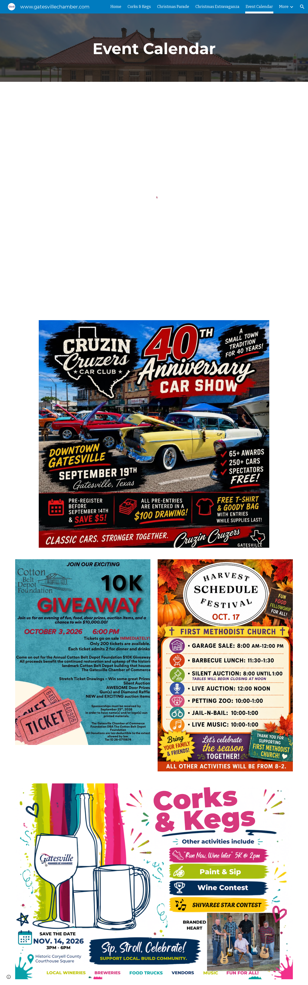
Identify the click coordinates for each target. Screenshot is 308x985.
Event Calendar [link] (259, 6)
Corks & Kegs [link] (139, 6)
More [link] (284, 6)
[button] (302, 7)
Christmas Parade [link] (173, 6)
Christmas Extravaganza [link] (217, 6)
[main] (154, 48)
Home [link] (115, 6)
